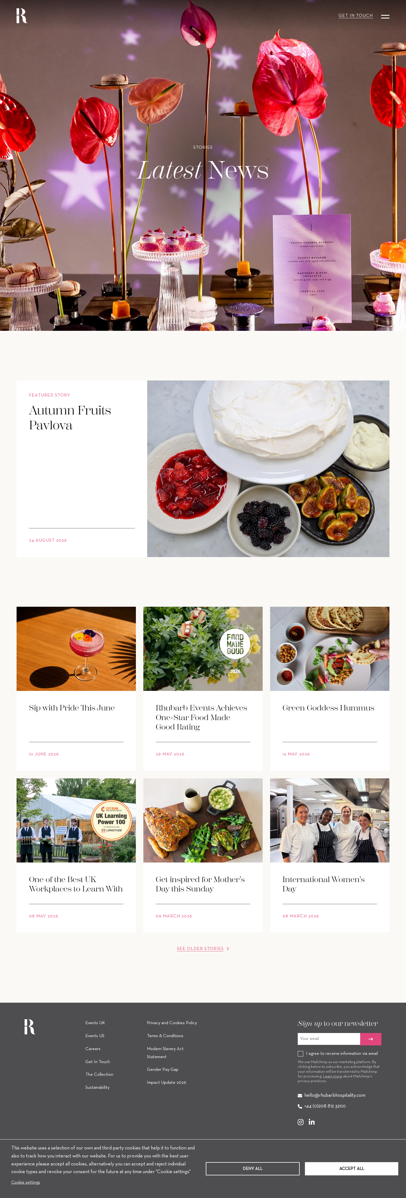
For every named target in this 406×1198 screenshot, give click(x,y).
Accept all (351, 1169)
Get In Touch (97, 1062)
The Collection (99, 1075)
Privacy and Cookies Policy (172, 1023)
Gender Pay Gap (162, 1070)
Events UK (95, 1023)
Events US (94, 1036)
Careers (93, 1049)
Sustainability (97, 1088)
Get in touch (356, 16)
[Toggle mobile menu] (385, 15)
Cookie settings (25, 1182)
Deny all (252, 1169)
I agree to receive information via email (342, 1054)
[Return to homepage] (22, 15)
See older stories (201, 949)
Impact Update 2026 (166, 1083)
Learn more (332, 1076)
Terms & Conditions (165, 1036)
